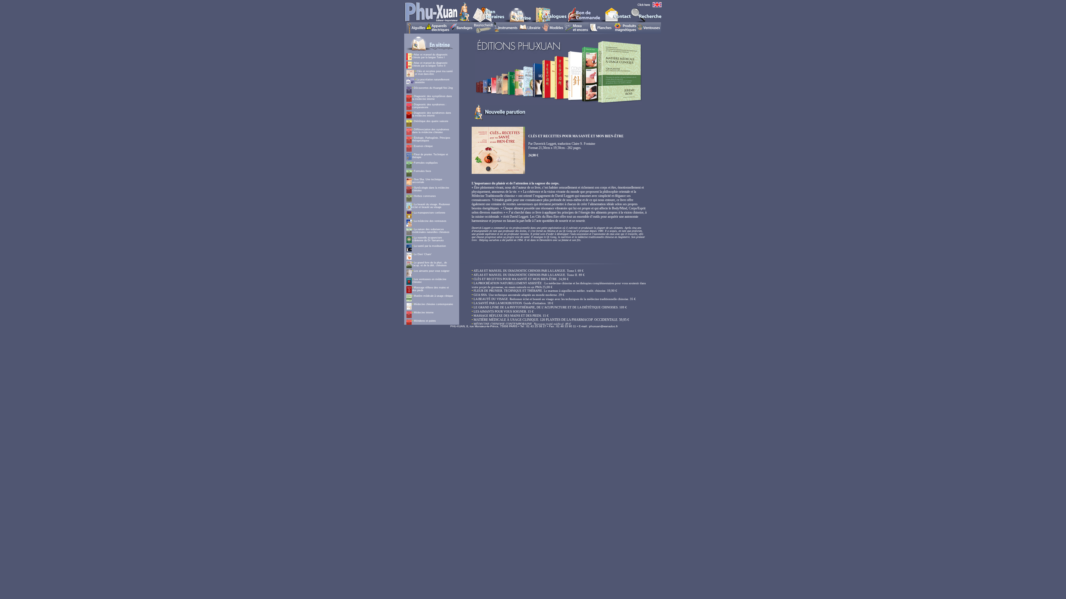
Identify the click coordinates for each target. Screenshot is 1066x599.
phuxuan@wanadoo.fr (603, 326)
